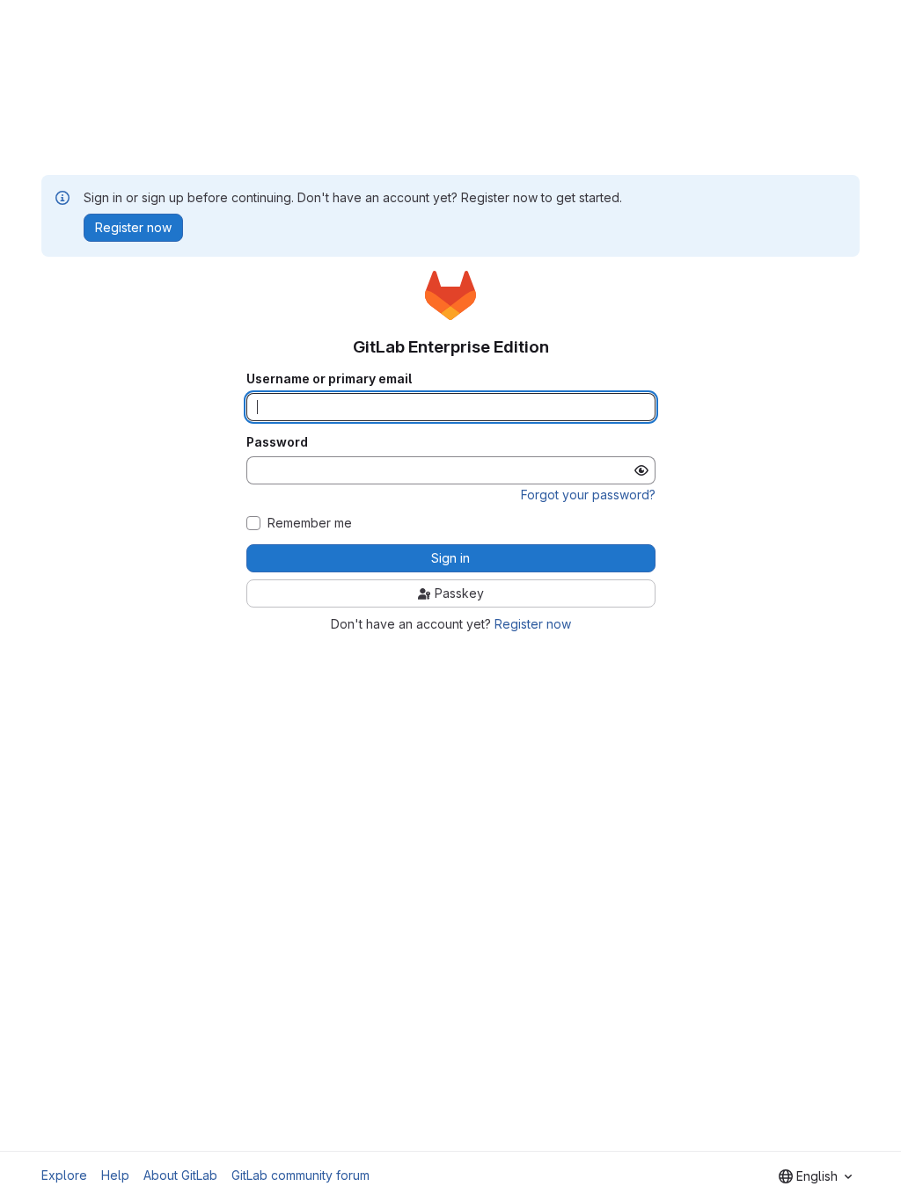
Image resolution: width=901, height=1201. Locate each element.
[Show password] (641, 470)
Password (277, 442)
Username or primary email (329, 379)
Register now (532, 623)
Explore (64, 1175)
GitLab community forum (300, 1175)
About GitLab (180, 1175)
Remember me (309, 523)
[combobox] (815, 1176)
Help (115, 1175)
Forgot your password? (588, 494)
